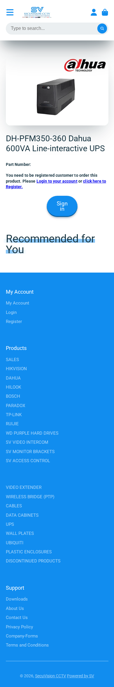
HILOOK (13, 387)
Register (14, 321)
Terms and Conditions (27, 645)
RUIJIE (12, 423)
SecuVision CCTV (50, 676)
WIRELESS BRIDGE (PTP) (30, 496)
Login (11, 312)
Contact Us (17, 617)
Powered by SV (80, 676)
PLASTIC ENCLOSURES (29, 552)
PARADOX (15, 405)
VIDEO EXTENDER (24, 487)
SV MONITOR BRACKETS (30, 451)
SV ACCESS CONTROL (28, 460)
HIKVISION (16, 368)
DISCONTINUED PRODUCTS (33, 561)
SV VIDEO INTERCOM (27, 442)
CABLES (14, 506)
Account (93, 12)
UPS (10, 524)
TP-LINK (14, 414)
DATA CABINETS (22, 515)
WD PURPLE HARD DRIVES (32, 433)
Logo (36, 12)
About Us (15, 608)
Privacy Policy (19, 627)
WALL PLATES (20, 533)
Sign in (62, 206)
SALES (12, 359)
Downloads (17, 599)
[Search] (102, 29)
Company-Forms (22, 636)
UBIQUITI (14, 542)
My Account (17, 303)
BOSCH (13, 396)
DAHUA (13, 378)
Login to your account (57, 181)
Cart (104, 12)
